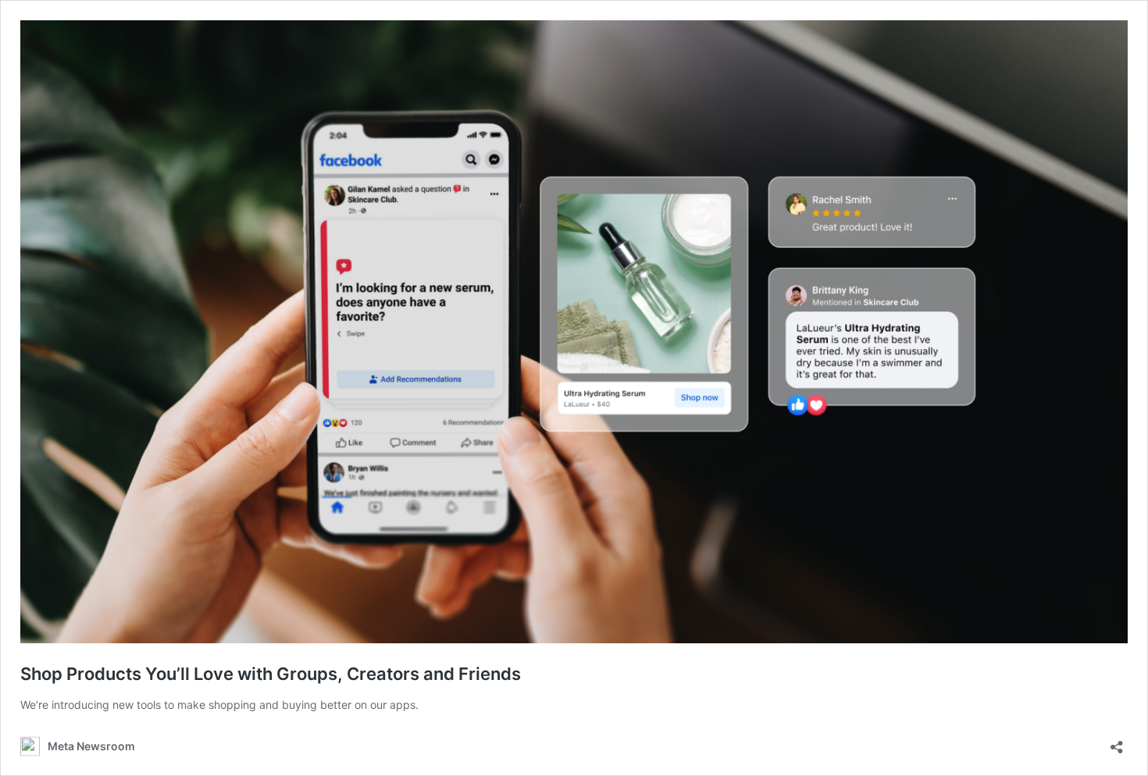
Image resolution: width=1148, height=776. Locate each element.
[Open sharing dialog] (1117, 742)
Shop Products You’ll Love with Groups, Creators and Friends (270, 674)
